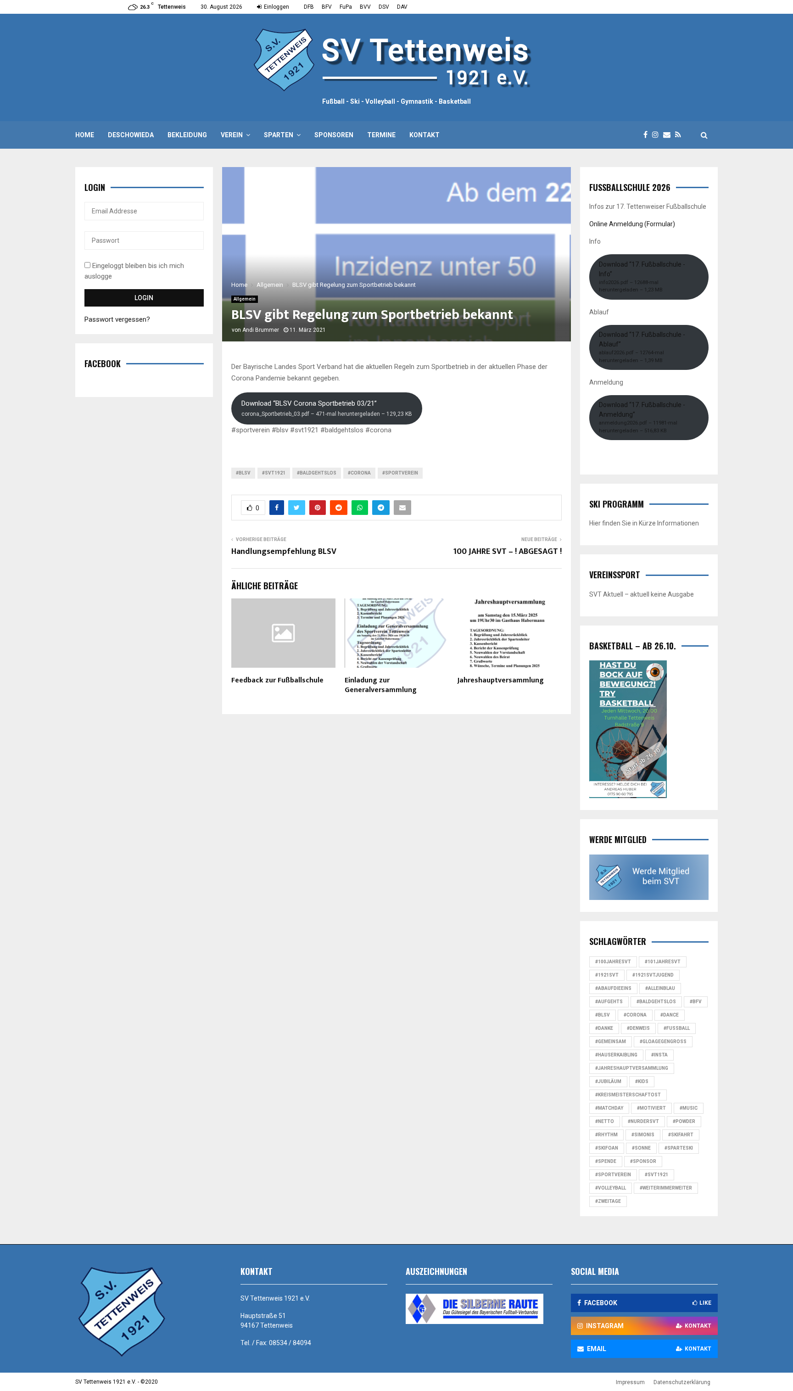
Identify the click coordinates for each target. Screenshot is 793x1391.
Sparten (278, 135)
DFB (309, 7)
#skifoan (606, 1148)
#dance (669, 1014)
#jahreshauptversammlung (631, 1068)
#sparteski (679, 1148)
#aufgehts (609, 1001)
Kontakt (424, 135)
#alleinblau (660, 988)
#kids (641, 1081)
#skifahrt (680, 1134)
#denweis (638, 1028)
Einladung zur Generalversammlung (381, 685)
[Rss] (680, 134)
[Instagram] (657, 134)
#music (689, 1108)
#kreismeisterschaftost (628, 1094)
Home (84, 135)
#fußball (677, 1028)
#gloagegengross (663, 1041)
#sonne (641, 1148)
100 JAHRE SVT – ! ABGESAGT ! (507, 552)
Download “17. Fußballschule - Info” (642, 277)
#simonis (642, 1134)
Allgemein (245, 299)
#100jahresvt (613, 961)
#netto (604, 1121)
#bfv (696, 1001)
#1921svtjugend (653, 975)
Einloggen (275, 7)
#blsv (243, 472)
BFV (327, 7)
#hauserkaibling (616, 1054)
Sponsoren (333, 135)
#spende (605, 1161)
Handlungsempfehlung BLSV (283, 552)
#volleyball (610, 1187)
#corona (359, 472)
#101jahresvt (663, 961)
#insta (659, 1054)
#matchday (609, 1108)
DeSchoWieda (131, 135)
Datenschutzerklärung (681, 1382)
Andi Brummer (260, 330)
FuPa (346, 7)
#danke (604, 1028)
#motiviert (651, 1108)
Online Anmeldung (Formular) (632, 224)
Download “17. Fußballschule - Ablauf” (642, 347)
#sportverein (400, 472)
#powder (684, 1121)
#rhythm (606, 1134)
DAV (402, 7)
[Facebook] (647, 134)
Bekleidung (187, 135)
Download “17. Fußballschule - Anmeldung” (642, 417)
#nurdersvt (643, 1121)
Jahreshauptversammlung (501, 680)
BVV (365, 7)
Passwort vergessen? (117, 319)
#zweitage (608, 1201)
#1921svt (607, 975)
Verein (232, 135)
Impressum (630, 1382)
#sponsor (643, 1161)
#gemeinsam (610, 1041)
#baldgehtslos (316, 472)
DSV (384, 7)
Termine (381, 135)
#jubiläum (608, 1081)
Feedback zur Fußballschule (277, 680)
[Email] (669, 134)
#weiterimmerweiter (666, 1187)
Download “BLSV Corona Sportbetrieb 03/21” (326, 408)
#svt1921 (273, 472)
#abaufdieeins (613, 988)
